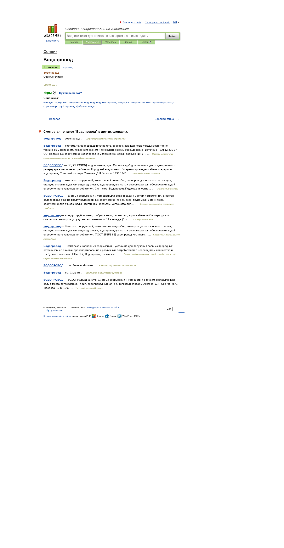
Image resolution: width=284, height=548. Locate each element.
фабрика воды (85, 106)
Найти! (172, 36)
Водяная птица (164, 118)
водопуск (123, 102)
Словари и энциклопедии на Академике (97, 29)
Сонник (74, 42)
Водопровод (52, 145)
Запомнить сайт (132, 22)
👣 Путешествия (54, 310)
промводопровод (163, 102)
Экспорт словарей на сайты (57, 316)
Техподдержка (94, 307)
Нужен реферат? (70, 92)
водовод (89, 102)
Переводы (110, 42)
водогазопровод (106, 102)
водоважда (76, 102)
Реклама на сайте (110, 307)
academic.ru (52, 40)
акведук (48, 102)
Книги (128, 42)
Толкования (92, 42)
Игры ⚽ (146, 42)
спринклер (50, 106)
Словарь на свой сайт (157, 22)
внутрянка (61, 102)
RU (175, 22)
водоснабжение (141, 102)
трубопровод (66, 106)
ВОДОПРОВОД (53, 165)
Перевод (66, 67)
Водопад (54, 118)
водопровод (52, 138)
